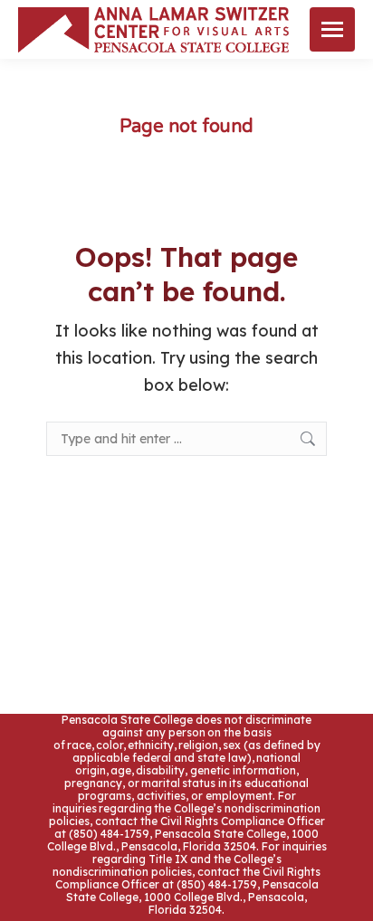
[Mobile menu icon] (332, 29)
